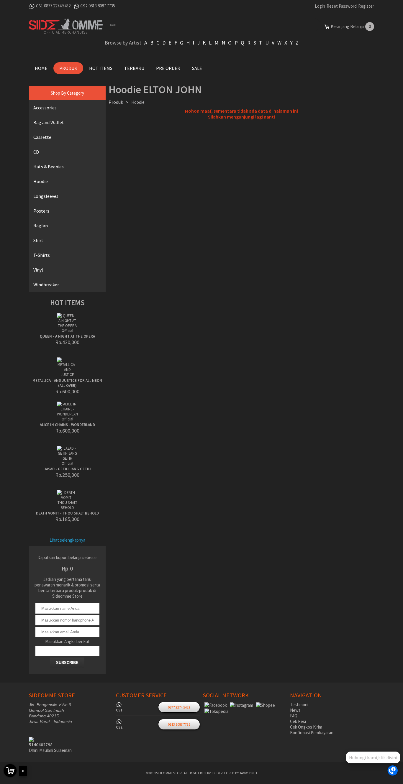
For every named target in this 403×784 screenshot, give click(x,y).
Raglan (40, 226)
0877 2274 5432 (57, 6)
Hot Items (100, 68)
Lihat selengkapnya (67, 540)
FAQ (293, 716)
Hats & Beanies (48, 167)
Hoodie (40, 181)
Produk (68, 68)
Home (41, 68)
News (295, 710)
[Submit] (304, 24)
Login (320, 6)
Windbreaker (46, 284)
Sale (197, 68)
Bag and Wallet (48, 122)
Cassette (42, 137)
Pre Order (168, 68)
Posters (41, 211)
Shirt (38, 240)
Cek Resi (298, 721)
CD (36, 152)
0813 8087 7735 (102, 6)
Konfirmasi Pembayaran (311, 732)
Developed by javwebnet (237, 773)
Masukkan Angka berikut (67, 641)
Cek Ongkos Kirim (306, 727)
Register (366, 6)
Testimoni (299, 704)
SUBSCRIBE (67, 662)
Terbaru (134, 68)
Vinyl (38, 270)
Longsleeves (45, 196)
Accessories (45, 108)
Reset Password (342, 6)
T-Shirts (41, 255)
